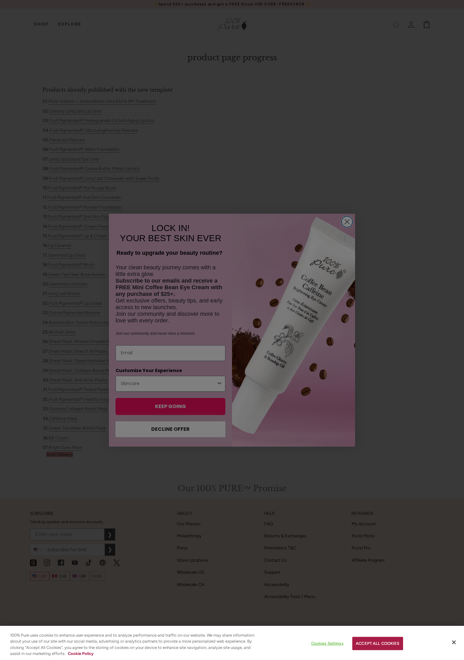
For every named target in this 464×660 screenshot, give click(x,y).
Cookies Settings (327, 643)
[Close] (454, 642)
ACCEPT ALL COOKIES (377, 643)
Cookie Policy (80, 653)
